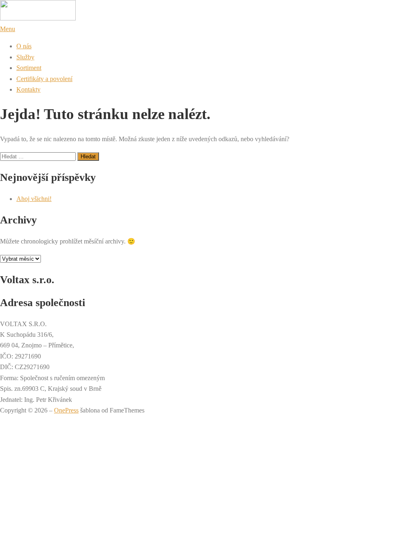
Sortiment (28, 67)
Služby (25, 57)
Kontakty (28, 89)
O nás (24, 46)
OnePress (66, 410)
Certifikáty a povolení (44, 78)
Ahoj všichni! (34, 198)
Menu (7, 28)
